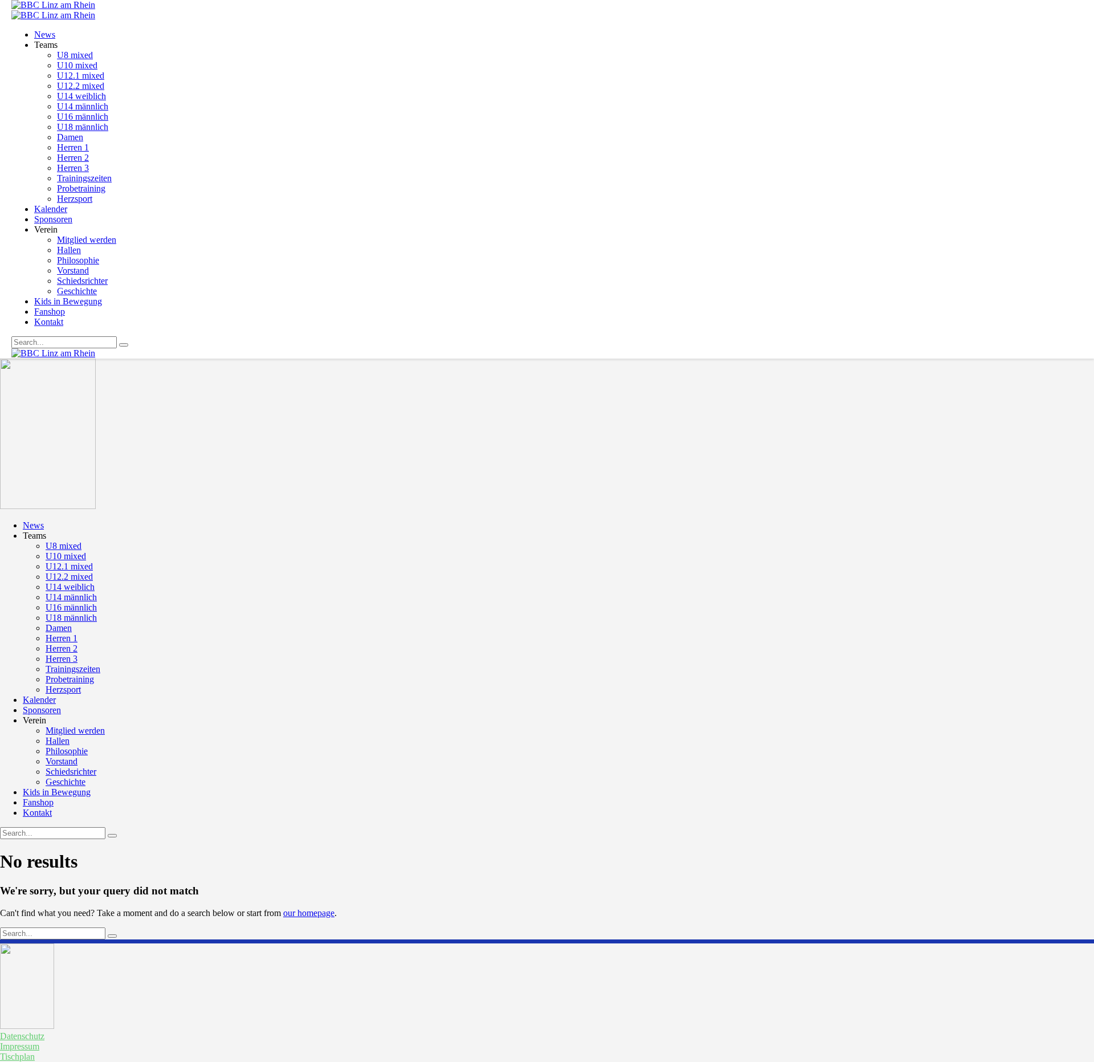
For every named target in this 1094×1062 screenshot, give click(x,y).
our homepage (308, 913)
